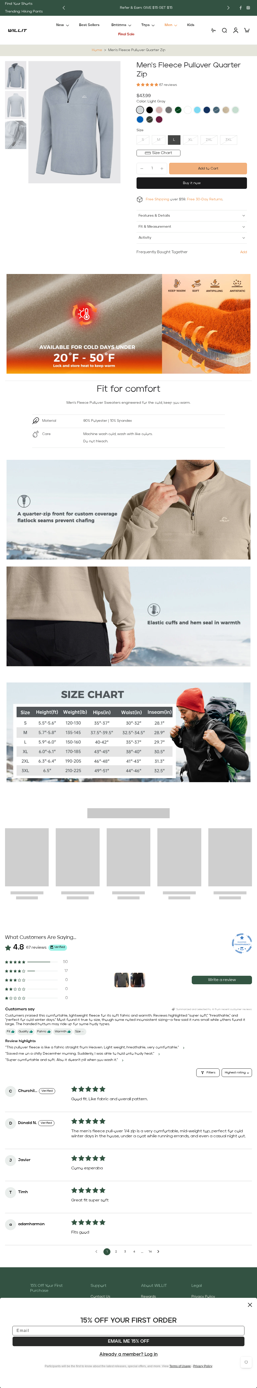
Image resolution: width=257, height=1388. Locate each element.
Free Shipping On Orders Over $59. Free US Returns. (146, 8)
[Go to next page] (160, 1251)
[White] (187, 109)
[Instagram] (248, 8)
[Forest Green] (178, 109)
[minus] (142, 168)
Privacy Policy (203, 1296)
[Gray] (168, 109)
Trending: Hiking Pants (24, 11)
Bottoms (118, 25)
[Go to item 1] (121, 980)
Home (97, 50)
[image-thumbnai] (15, 75)
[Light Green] (235, 109)
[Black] (149, 109)
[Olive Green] (149, 119)
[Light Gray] (140, 109)
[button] (148, 85)
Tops (145, 25)
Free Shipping (157, 199)
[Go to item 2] (138, 980)
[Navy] (206, 109)
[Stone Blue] (216, 109)
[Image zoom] (74, 122)
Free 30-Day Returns (204, 199)
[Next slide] (228, 7)
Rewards (148, 1296)
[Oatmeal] (225, 109)
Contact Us (100, 1296)
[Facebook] (240, 8)
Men (168, 25)
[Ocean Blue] (140, 119)
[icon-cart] (246, 30)
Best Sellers (89, 25)
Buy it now (192, 183)
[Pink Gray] (159, 109)
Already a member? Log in (128, 1354)
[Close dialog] (249, 1304)
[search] (224, 30)
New (60, 25)
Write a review (222, 980)
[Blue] (197, 109)
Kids (190, 25)
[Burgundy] (159, 119)
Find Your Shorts (18, 4)
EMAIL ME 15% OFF (128, 1341)
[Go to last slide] (63, 7)
